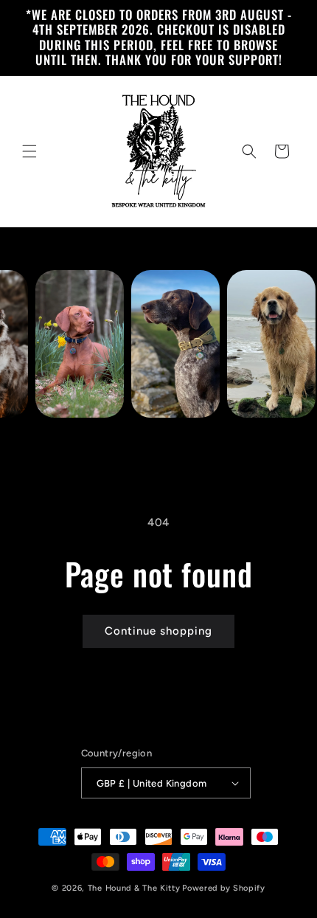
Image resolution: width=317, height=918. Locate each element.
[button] (29, 151)
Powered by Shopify (223, 888)
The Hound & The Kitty (134, 888)
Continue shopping (158, 631)
